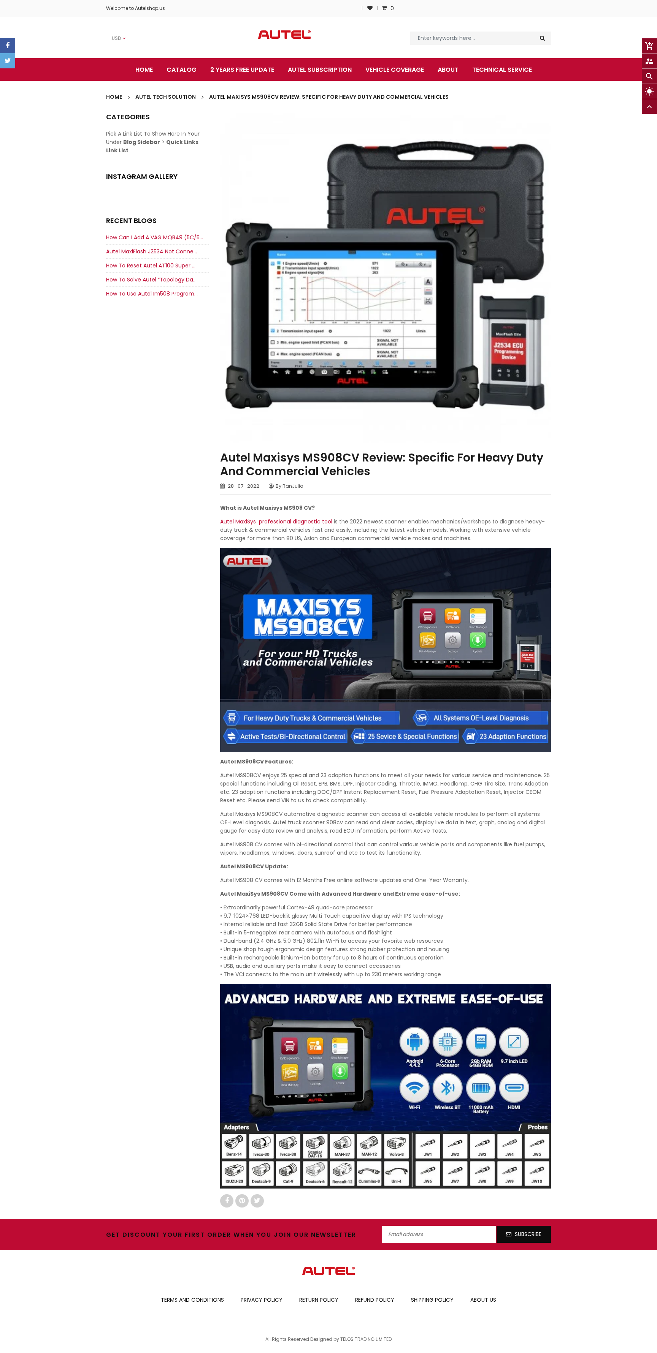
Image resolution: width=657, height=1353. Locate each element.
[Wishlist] (370, 8)
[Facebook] (7, 45)
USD (111, 34)
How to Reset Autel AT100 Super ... (150, 265)
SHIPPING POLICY (432, 1300)
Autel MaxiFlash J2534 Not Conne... (151, 251)
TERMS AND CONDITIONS (192, 1300)
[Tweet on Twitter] (257, 1200)
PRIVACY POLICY (261, 1300)
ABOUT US (483, 1300)
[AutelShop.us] (328, 1270)
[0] (385, 8)
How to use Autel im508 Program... (152, 293)
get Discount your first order (168, 1234)
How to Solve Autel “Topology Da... (151, 279)
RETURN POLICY (318, 1300)
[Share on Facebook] (227, 1200)
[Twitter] (7, 60)
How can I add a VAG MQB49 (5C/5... (154, 237)
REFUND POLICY (374, 1300)
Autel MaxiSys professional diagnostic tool (277, 521)
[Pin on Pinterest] (243, 1200)
